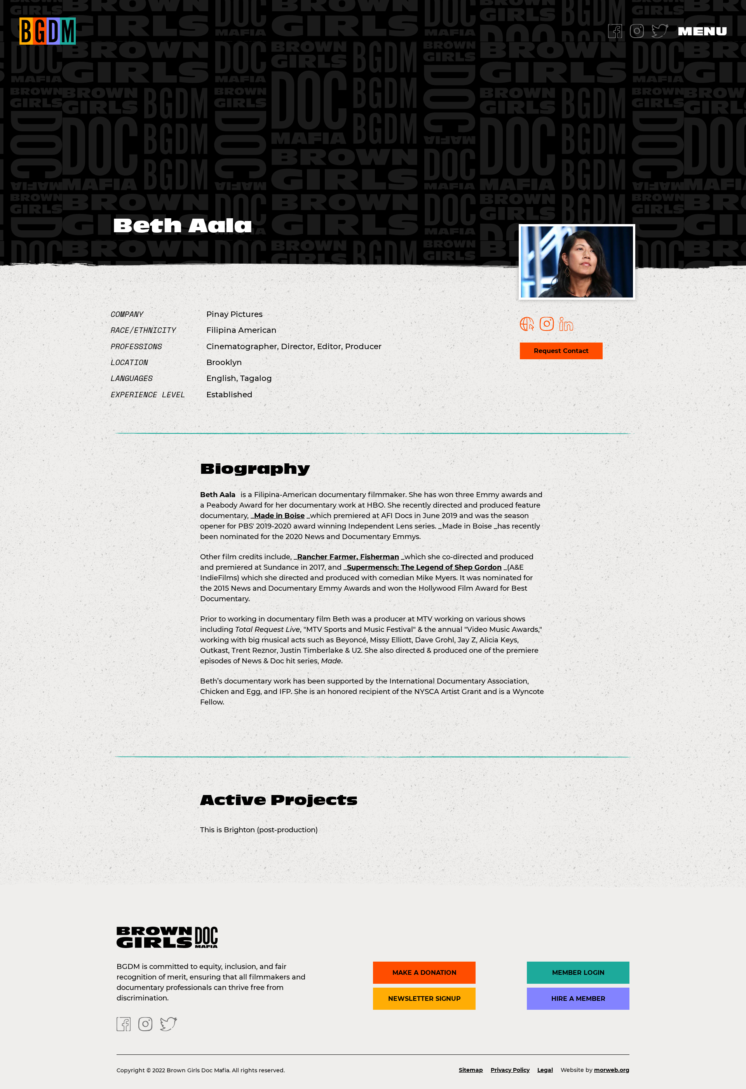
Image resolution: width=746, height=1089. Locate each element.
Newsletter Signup (424, 998)
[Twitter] (660, 30)
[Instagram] (637, 30)
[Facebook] (615, 30)
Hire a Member (578, 998)
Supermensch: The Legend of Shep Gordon (424, 567)
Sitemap (471, 1069)
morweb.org (611, 1069)
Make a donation (424, 972)
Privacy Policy (510, 1069)
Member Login (578, 972)
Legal (545, 1069)
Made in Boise (279, 515)
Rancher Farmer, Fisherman (348, 557)
